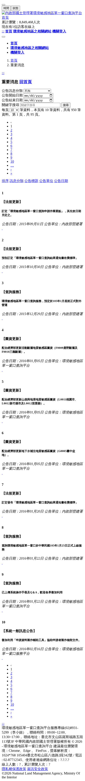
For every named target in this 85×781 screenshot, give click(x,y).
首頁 (13, 60)
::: (3, 31)
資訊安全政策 (37, 769)
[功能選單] (3, 36)
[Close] (3, 4)
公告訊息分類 (12, 91)
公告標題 (31, 181)
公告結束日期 (12, 100)
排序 (5, 181)
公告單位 (46, 181)
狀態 (15, 8)
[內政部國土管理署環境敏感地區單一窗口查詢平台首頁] (42, 15)
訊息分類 (17, 181)
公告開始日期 (12, 95)
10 (12, 161)
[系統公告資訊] (2, 228)
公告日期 (61, 181)
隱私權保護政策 (14, 769)
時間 (6, 8)
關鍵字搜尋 (10, 105)
